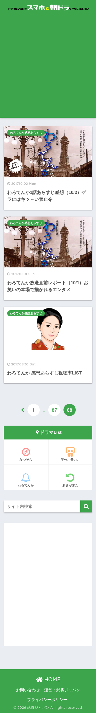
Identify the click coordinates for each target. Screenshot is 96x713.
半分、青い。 (70, 460)
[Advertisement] (48, 67)
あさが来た (70, 485)
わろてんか (26, 485)
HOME (51, 679)
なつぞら (25, 460)
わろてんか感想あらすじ (26, 133)
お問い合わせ (28, 690)
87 (54, 410)
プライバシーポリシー (47, 700)
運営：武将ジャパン (62, 690)
